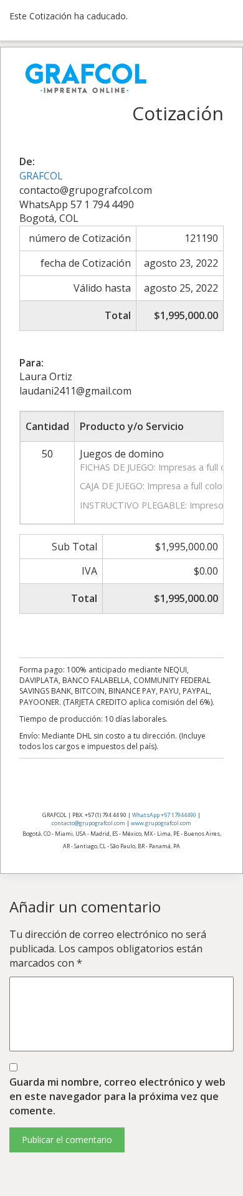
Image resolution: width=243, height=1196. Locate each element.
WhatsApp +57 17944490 (164, 815)
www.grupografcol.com (161, 823)
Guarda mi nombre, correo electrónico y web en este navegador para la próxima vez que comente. (117, 1096)
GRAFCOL (41, 176)
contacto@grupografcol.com (88, 823)
